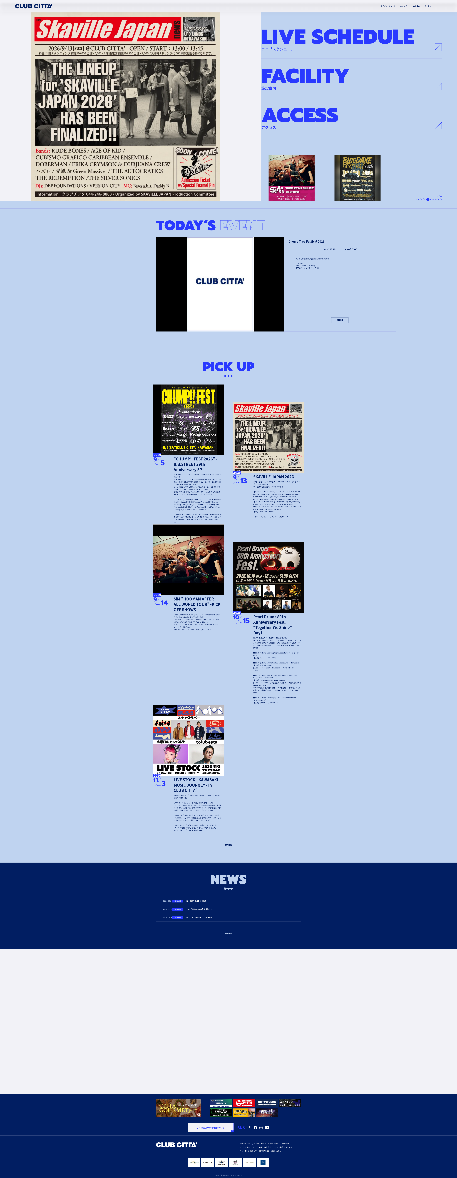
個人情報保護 (264, 1151)
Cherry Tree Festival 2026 (306, 241)
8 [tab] (441, 199)
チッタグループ (246, 1143)
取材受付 (267, 1147)
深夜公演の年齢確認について (212, 1127)
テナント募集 (278, 1147)
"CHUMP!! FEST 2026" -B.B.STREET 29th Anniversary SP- (195, 464)
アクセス (428, 6)
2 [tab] (421, 199)
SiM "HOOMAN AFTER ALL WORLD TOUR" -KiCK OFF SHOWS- (197, 604)
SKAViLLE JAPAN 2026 (273, 476)
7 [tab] (437, 199)
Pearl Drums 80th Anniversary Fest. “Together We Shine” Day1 (272, 624)
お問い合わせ (276, 1151)
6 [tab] (433, 199)
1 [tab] (417, 199)
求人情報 (289, 1147)
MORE (340, 320)
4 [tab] (427, 199)
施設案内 (416, 6)
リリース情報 (245, 1147)
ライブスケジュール (387, 6)
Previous (154, 1035)
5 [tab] (430, 199)
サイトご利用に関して (248, 1151)
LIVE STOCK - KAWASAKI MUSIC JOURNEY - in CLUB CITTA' (196, 785)
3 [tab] (424, 199)
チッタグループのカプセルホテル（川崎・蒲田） (272, 1143)
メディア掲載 (257, 1147)
